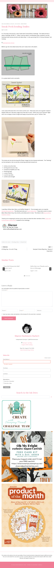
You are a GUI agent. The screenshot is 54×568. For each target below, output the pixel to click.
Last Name (5, 373)
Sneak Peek (23, 242)
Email (22, 310)
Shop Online (30, 350)
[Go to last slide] (4, 269)
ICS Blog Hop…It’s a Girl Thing (9, 248)
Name (4, 310)
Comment (5, 290)
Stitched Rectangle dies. (8, 211)
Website (39, 310)
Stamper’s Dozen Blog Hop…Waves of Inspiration (42, 249)
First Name (5, 368)
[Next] (50, 269)
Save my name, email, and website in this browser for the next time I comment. (22, 314)
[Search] (51, 397)
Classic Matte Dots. (32, 211)
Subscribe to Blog (8, 383)
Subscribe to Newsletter (9, 381)
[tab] (24, 275)
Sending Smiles (15, 242)
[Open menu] (27, 1)
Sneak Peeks (24, 23)
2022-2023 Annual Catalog (8, 23)
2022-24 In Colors (6, 242)
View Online (23, 350)
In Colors (17, 23)
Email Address (6, 359)
